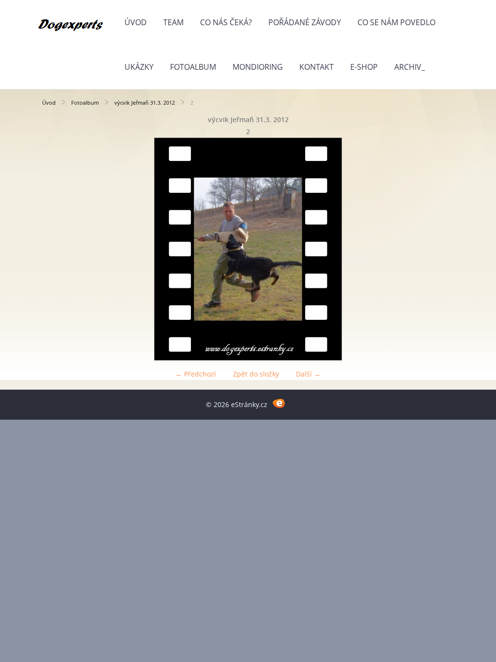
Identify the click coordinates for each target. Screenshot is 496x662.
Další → (308, 373)
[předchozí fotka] (58, 249)
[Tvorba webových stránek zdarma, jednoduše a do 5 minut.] (278, 403)
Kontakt (316, 67)
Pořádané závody (304, 22)
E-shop (364, 67)
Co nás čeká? (226, 22)
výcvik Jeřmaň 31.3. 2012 (144, 102)
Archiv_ (409, 67)
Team (173, 22)
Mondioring (257, 67)
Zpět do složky (256, 373)
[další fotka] (438, 249)
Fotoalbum (193, 67)
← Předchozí (195, 373)
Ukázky (139, 67)
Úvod (135, 22)
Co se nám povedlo (396, 22)
